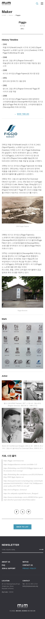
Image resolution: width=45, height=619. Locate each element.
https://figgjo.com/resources (13, 461)
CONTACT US (28, 565)
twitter (22, 512)
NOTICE (26, 562)
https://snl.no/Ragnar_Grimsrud (15, 490)
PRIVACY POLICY (29, 568)
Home (4, 15)
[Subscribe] (41, 549)
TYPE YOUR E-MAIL (8, 550)
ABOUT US (6, 562)
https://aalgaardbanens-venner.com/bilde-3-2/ (20, 464)
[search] (37, 3)
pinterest (28, 512)
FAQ (3, 565)
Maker (11, 15)
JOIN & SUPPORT (8, 568)
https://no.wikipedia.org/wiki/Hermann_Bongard (20, 493)
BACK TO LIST (22, 527)
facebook (16, 512)
